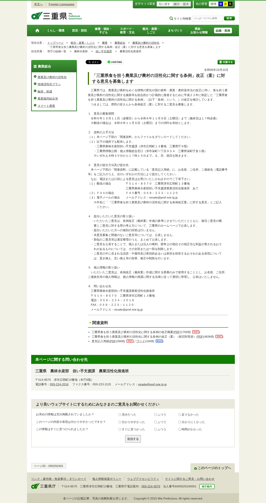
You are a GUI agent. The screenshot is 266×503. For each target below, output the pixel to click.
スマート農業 (46, 105)
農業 (104, 42)
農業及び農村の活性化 (145, 42)
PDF (177, 332)
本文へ (38, 4)
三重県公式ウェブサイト (56, 16)
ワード (140, 341)
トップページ (55, 42)
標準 (214, 4)
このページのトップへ (214, 468)
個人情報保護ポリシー (106, 479)
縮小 (177, 4)
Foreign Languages (61, 4)
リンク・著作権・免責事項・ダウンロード (58, 479)
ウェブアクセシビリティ (143, 479)
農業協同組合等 (48, 98)
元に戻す (164, 4)
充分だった (129, 414)
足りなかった (190, 414)
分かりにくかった (193, 422)
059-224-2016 (59, 384)
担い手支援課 (104, 51)
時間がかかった (192, 429)
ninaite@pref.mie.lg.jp (152, 384)
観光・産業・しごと (83, 42)
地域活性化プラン (49, 84)
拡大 (186, 4)
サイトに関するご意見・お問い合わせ (189, 479)
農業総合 (120, 42)
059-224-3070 (151, 486)
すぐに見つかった (133, 429)
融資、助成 (45, 91)
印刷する (226, 62)
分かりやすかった (133, 422)
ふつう (162, 414)
